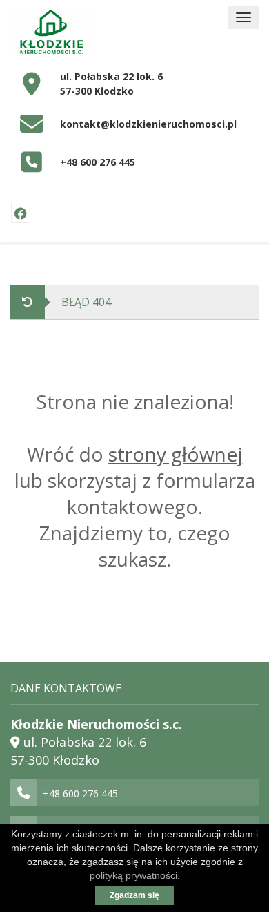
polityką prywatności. (135, 875)
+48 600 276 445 (97, 162)
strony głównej (175, 454)
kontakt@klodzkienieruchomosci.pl (148, 124)
